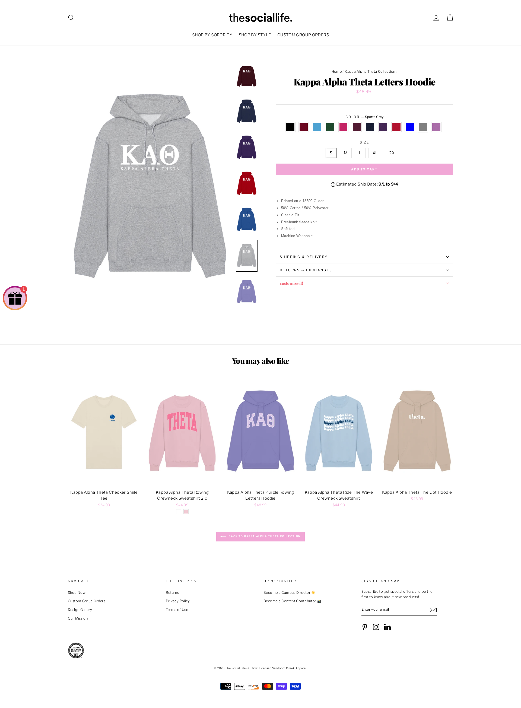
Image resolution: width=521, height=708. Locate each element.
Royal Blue (410, 127)
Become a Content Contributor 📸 (292, 601)
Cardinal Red (303, 127)
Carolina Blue (317, 127)
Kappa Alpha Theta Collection (370, 71)
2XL (393, 153)
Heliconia (343, 127)
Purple (383, 127)
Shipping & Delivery (304, 257)
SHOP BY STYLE (255, 35)
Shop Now (76, 593)
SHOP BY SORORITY (212, 35)
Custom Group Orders (86, 601)
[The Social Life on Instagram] (376, 627)
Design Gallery (80, 610)
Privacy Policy (178, 601)
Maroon (357, 127)
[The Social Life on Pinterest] (364, 627)
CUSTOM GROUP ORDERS (303, 35)
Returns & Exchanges (306, 270)
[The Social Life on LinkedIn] (387, 627)
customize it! (291, 283)
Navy (370, 127)
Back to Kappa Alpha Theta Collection (264, 536)
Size (364, 142)
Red (396, 127)
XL (375, 153)
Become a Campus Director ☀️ (289, 593)
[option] (150, 189)
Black (290, 127)
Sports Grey (423, 127)
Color (364, 117)
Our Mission (78, 618)
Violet (436, 127)
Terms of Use (177, 610)
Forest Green (330, 127)
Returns (172, 593)
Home (337, 71)
